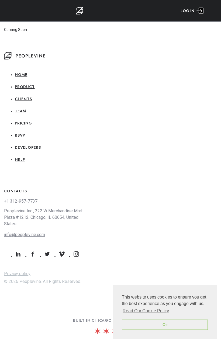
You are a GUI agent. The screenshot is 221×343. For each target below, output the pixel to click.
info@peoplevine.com (24, 234)
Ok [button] (165, 325)
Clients (23, 99)
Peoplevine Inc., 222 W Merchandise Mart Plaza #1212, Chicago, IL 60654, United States (43, 217)
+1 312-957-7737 (20, 201)
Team (20, 111)
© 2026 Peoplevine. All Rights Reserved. (42, 281)
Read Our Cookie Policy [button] (146, 311)
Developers (28, 147)
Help (20, 159)
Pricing (23, 123)
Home (21, 74)
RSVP (20, 135)
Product (25, 86)
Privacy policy (17, 273)
